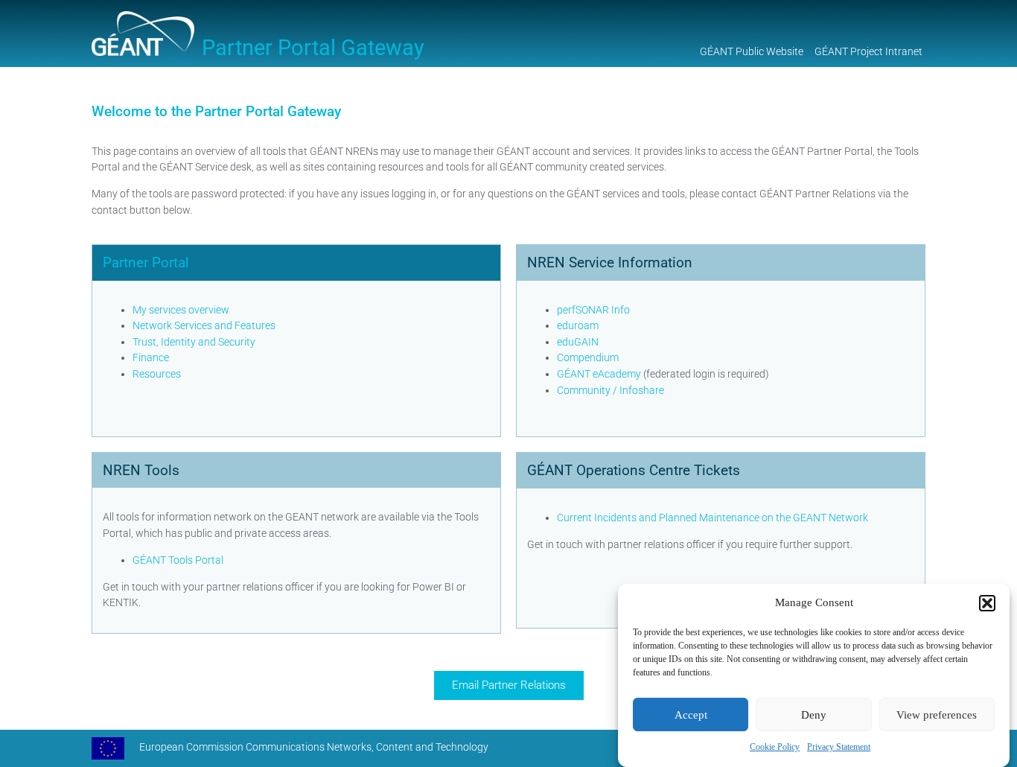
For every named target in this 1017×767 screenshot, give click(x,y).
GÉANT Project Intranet (868, 51)
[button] (987, 603)
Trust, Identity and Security (194, 342)
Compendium (588, 357)
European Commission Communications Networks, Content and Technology (313, 747)
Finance (151, 357)
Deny (813, 715)
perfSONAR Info (593, 310)
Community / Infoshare (610, 390)
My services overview (181, 310)
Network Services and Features (204, 325)
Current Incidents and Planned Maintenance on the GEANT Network (712, 518)
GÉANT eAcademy (599, 374)
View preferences (936, 715)
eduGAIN (578, 342)
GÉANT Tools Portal (178, 560)
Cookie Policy (775, 747)
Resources (157, 374)
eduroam (578, 325)
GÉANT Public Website (751, 51)
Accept (691, 715)
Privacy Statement (838, 747)
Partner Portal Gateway (313, 47)
